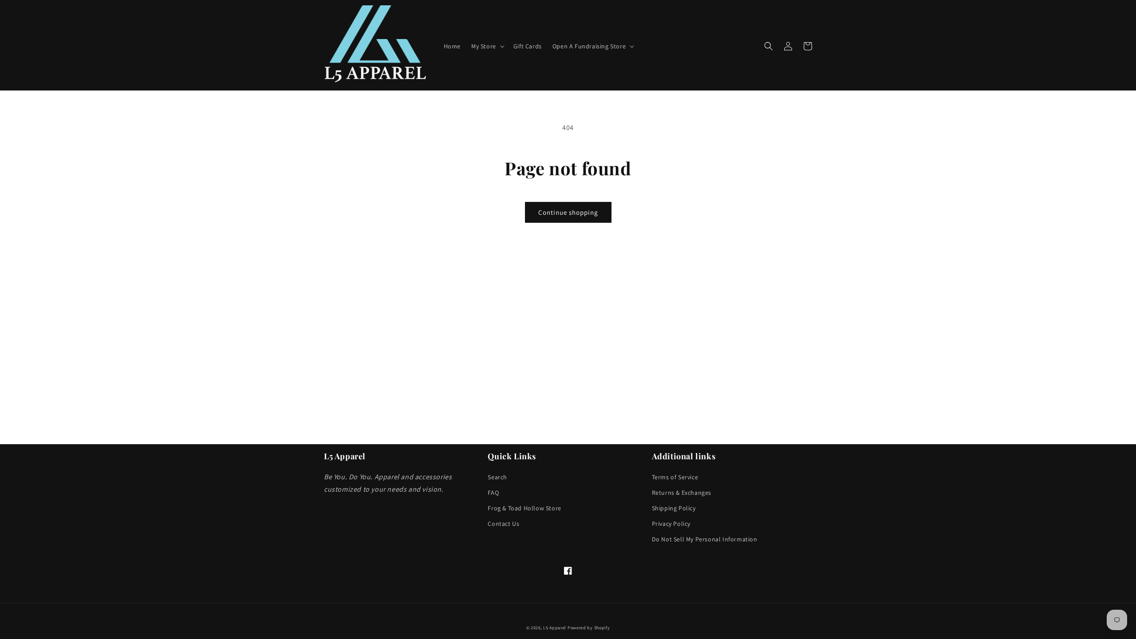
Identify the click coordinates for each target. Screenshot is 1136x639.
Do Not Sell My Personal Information (704, 539)
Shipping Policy (674, 508)
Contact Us (503, 524)
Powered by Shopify (589, 628)
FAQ (493, 493)
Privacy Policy (671, 524)
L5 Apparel (554, 628)
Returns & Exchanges (681, 493)
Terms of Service (675, 477)
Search (497, 477)
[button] (487, 46)
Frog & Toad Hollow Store (524, 508)
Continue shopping (568, 212)
